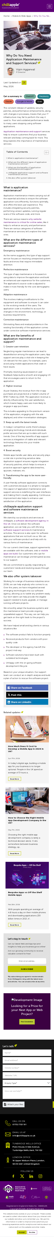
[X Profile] (22, 1177)
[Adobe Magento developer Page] (34, 1189)
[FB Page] (13, 1177)
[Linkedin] (31, 1177)
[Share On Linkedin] (27, 702)
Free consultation (27, 1021)
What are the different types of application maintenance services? (27, 163)
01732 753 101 (19, 1124)
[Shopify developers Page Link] (10, 1198)
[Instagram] (40, 1177)
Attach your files (15, 1104)
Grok (39, 101)
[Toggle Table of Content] (45, 152)
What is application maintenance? (23, 158)
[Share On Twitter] (27, 695)
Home (7, 16)
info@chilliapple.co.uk (23, 1136)
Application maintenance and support (23, 131)
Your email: (13, 956)
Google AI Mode (24, 101)
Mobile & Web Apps (21, 16)
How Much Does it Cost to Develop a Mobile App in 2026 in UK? (26, 749)
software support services (17, 530)
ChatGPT (30, 96)
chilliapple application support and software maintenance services (28, 173)
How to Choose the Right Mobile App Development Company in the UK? (27, 820)
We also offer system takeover (22, 178)
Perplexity (44, 96)
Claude (9, 101)
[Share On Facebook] (27, 687)
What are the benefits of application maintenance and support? (24, 168)
